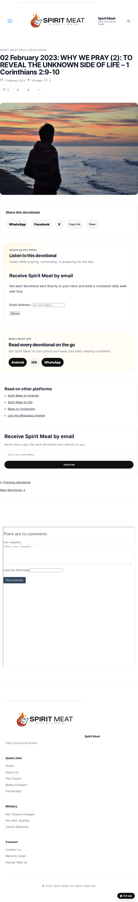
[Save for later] (17, 90)
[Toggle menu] (10, 21)
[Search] (128, 21)
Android (18, 362)
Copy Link (74, 224)
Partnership (13, 791)
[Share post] (28, 90)
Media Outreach (16, 785)
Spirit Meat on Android (23, 395)
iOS (34, 362)
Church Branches (17, 827)
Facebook (41, 224)
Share (92, 224)
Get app (126, 895)
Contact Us (13, 849)
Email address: (20, 305)
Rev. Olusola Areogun (20, 814)
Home (10, 766)
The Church (13, 778)
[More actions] (38, 90)
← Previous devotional (15, 482)
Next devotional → (12, 490)
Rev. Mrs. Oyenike (18, 820)
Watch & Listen (16, 856)
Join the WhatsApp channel (26, 415)
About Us (12, 772)
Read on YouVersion (21, 409)
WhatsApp (17, 224)
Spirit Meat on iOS (20, 402)
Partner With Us (16, 862)
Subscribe (69, 464)
